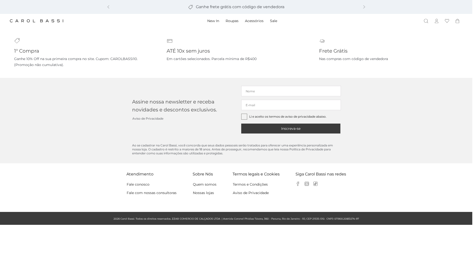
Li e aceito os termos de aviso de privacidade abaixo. (288, 116)
